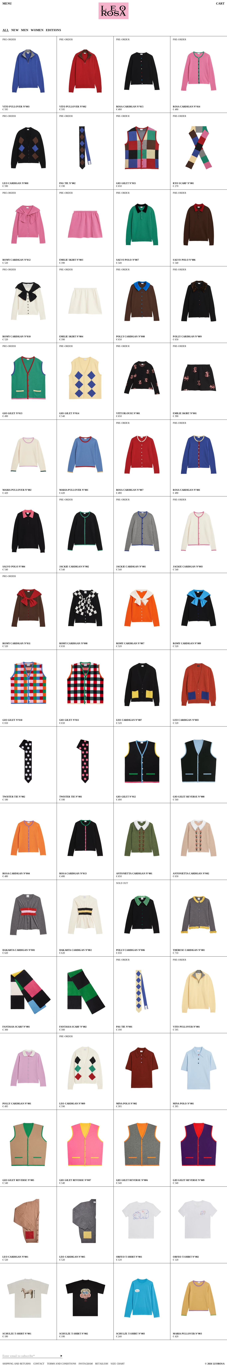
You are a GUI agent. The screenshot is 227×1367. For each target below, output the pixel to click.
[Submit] (61, 1356)
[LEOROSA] (113, 10)
